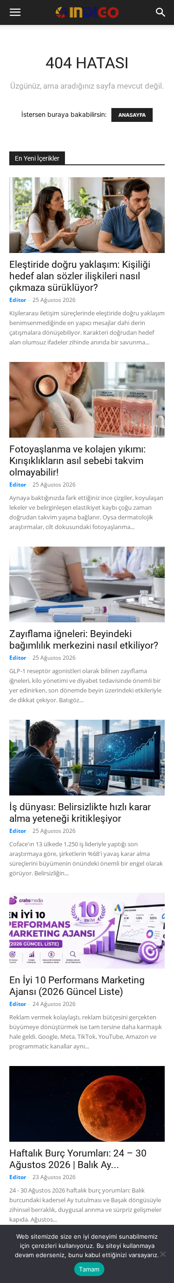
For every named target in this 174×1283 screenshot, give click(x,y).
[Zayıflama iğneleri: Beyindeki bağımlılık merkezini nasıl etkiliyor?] (87, 584)
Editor (17, 300)
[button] (15, 12)
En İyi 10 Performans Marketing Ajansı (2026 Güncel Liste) (77, 986)
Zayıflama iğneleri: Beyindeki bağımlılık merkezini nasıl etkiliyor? (83, 639)
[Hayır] (162, 1254)
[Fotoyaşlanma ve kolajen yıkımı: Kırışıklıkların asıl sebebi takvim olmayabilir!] (87, 400)
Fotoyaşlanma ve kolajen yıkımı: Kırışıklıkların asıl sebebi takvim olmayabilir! (77, 461)
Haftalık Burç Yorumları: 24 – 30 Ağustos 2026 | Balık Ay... (78, 1159)
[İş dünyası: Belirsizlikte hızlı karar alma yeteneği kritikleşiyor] (87, 757)
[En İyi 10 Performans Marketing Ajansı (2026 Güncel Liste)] (87, 931)
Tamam (89, 1269)
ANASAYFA (132, 115)
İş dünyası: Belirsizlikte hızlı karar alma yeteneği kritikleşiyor (80, 812)
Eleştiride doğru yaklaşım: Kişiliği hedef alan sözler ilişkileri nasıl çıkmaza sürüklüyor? (79, 276)
